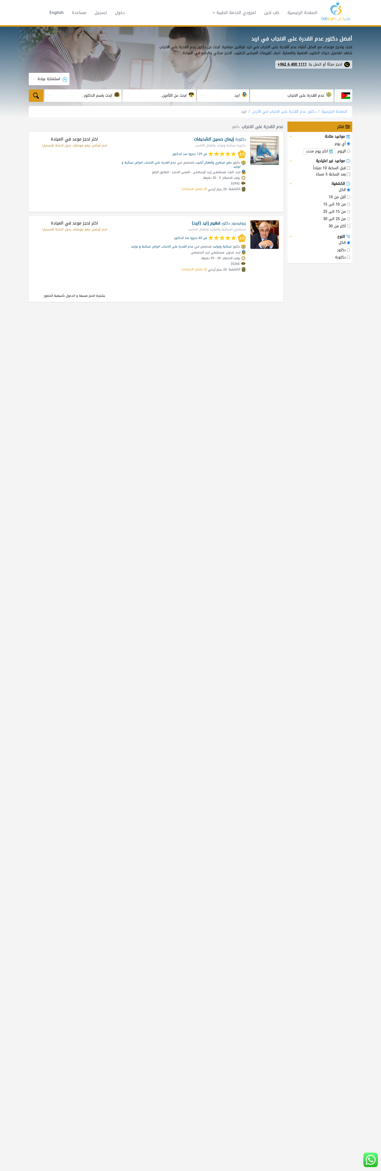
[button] (232, 13)
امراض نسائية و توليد (145, 246)
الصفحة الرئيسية (302, 13)
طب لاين (271, 13)
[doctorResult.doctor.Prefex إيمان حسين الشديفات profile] (264, 150)
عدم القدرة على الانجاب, (160, 162)
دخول (120, 13)
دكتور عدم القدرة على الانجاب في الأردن (284, 111)
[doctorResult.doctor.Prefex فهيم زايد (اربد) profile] (264, 234)
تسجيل (101, 13)
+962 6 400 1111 (292, 64)
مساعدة (79, 13)
